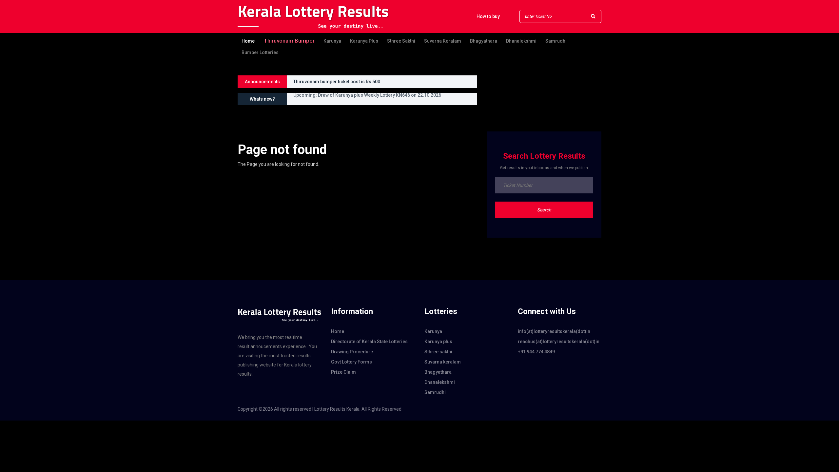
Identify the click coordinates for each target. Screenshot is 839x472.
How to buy (488, 16)
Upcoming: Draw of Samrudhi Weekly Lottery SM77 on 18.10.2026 (363, 101)
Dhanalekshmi (521, 41)
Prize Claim (343, 372)
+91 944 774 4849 (536, 351)
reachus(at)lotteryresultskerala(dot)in (558, 341)
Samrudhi (556, 41)
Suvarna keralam (442, 41)
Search (544, 209)
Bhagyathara (483, 41)
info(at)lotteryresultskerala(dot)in (554, 331)
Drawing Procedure (352, 351)
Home (248, 41)
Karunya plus (364, 41)
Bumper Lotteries (260, 52)
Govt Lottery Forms (351, 361)
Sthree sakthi (401, 41)
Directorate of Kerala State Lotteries (369, 341)
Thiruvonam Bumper (289, 40)
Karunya (332, 41)
